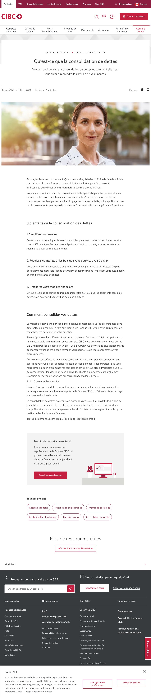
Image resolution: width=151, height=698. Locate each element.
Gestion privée (72, 4)
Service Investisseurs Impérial (92, 621)
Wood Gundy (85, 631)
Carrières (46, 647)
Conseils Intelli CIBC (13, 650)
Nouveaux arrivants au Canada (93, 663)
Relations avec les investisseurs (55, 638)
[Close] (144, 672)
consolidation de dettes (46, 395)
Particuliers (8, 4)
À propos (87, 4)
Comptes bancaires (11, 30)
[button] (142, 4)
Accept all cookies (131, 682)
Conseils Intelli (140, 30)
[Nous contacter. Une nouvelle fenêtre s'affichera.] (112, 16)
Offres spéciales (125, 4)
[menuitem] (123, 4)
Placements (87, 30)
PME (20, 4)
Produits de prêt (70, 30)
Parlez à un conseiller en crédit (43, 381)
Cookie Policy (11, 684)
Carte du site (9, 655)
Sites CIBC (99, 4)
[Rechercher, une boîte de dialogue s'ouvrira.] (96, 16)
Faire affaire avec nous (122, 30)
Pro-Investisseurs (87, 626)
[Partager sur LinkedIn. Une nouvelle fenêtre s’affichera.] (148, 90)
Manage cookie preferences (97, 684)
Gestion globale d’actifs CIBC (92, 640)
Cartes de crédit (30, 30)
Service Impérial (54, 4)
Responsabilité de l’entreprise (54, 633)
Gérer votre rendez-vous (126, 587)
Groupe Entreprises (34, 4)
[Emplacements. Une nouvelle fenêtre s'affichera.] (104, 16)
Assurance (104, 30)
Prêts (6, 631)
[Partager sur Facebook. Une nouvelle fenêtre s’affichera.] (142, 90)
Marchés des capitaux (89, 653)
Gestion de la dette (90, 52)
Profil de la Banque (50, 628)
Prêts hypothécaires (50, 30)
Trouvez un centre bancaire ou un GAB (34, 579)
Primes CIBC (85, 658)
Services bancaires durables (97, 517)
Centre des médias (50, 643)
